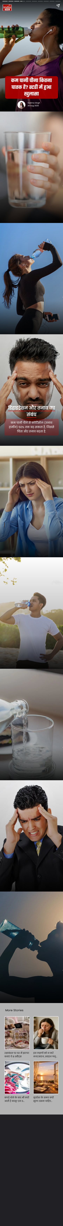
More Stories (14, 1010)
